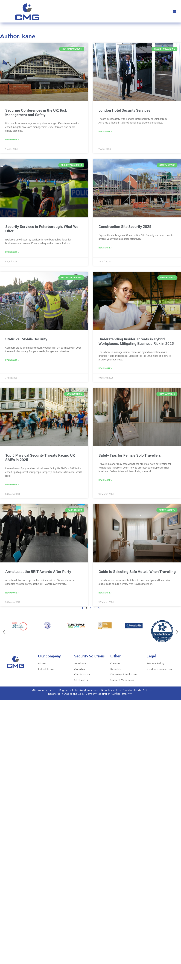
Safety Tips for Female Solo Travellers (129, 455)
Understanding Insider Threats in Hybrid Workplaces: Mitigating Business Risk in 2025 (136, 341)
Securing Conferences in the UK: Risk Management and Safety (36, 112)
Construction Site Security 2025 (124, 227)
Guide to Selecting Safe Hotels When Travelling (137, 572)
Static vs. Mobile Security (26, 339)
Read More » (12, 139)
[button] (174, 11)
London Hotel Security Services (124, 110)
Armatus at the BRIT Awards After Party (38, 572)
